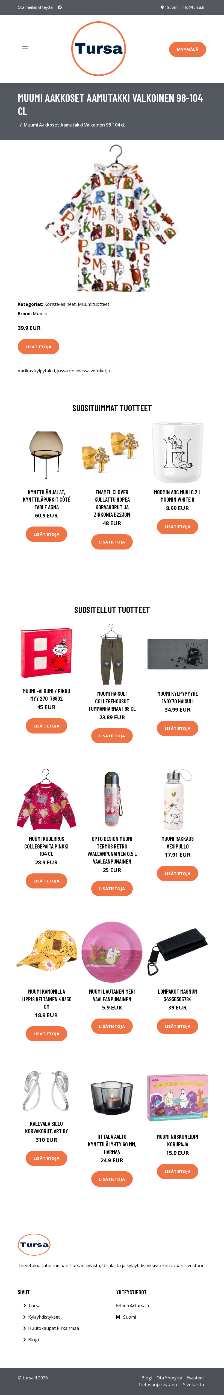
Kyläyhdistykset (44, 1317)
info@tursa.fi (193, 7)
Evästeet (195, 1378)
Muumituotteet (93, 304)
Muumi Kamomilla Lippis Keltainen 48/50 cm (47, 999)
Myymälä (187, 49)
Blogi (33, 1340)
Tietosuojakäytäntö (158, 1385)
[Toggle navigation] (25, 49)
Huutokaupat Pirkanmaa (53, 1328)
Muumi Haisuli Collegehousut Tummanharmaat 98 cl (112, 701)
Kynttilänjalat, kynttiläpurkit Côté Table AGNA (46, 499)
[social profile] (60, 7)
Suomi (172, 7)
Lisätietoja (38, 346)
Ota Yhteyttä (169, 1378)
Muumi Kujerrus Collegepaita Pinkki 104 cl (46, 846)
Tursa (34, 1305)
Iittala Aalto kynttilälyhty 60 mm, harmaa (112, 1144)
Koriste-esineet (60, 304)
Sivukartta (193, 1385)
